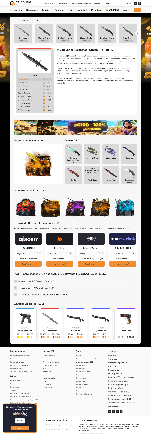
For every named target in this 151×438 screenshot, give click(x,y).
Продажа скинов (49, 356)
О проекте (113, 406)
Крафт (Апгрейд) (49, 378)
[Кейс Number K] (125, 207)
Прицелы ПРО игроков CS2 (86, 359)
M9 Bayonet (41, 21)
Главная (17, 21)
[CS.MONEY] (28, 239)
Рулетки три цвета (49, 359)
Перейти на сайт (28, 264)
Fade (73, 180)
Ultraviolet (111, 158)
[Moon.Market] (91, 239)
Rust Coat (92, 180)
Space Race (126, 331)
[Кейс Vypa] (100, 207)
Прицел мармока (82, 384)
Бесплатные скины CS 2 (119, 399)
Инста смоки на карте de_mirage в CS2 (24, 400)
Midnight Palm (25, 331)
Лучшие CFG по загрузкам (121, 377)
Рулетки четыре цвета (51, 362)
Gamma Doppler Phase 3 (73, 160)
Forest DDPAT (92, 158)
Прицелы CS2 (81, 356)
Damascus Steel (129, 181)
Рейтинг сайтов (115, 388)
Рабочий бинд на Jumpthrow (20, 403)
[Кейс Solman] (75, 207)
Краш (45, 368)
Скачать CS (113, 370)
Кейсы (45, 381)
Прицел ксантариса (83, 372)
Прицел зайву (81, 391)
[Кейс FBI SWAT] (51, 207)
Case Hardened (50, 331)
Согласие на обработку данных (57, 429)
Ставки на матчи (49, 388)
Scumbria (75, 331)
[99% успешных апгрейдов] (112, 10)
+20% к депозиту (19, 428)
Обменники (47, 384)
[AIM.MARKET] (122, 239)
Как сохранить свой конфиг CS (21, 397)
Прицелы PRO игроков (84, 394)
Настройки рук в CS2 (118, 362)
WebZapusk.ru (97, 434)
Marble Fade (111, 180)
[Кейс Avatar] (26, 207)
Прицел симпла (81, 365)
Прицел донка (81, 378)
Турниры (112, 359)
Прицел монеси (81, 375)
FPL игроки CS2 (115, 373)
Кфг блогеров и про (118, 384)
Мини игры (47, 375)
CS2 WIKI (25, 21)
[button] (137, 33)
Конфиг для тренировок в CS (21, 393)
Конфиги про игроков (119, 381)
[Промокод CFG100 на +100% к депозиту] (75, 127)
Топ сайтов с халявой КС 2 (121, 402)
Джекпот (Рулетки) (50, 365)
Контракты (47, 372)
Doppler (129, 158)
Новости (112, 355)
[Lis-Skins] (59, 239)
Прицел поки (80, 368)
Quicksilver (101, 331)
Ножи (33, 21)
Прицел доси (80, 381)
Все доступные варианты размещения (60, 425)
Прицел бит (80, 388)
